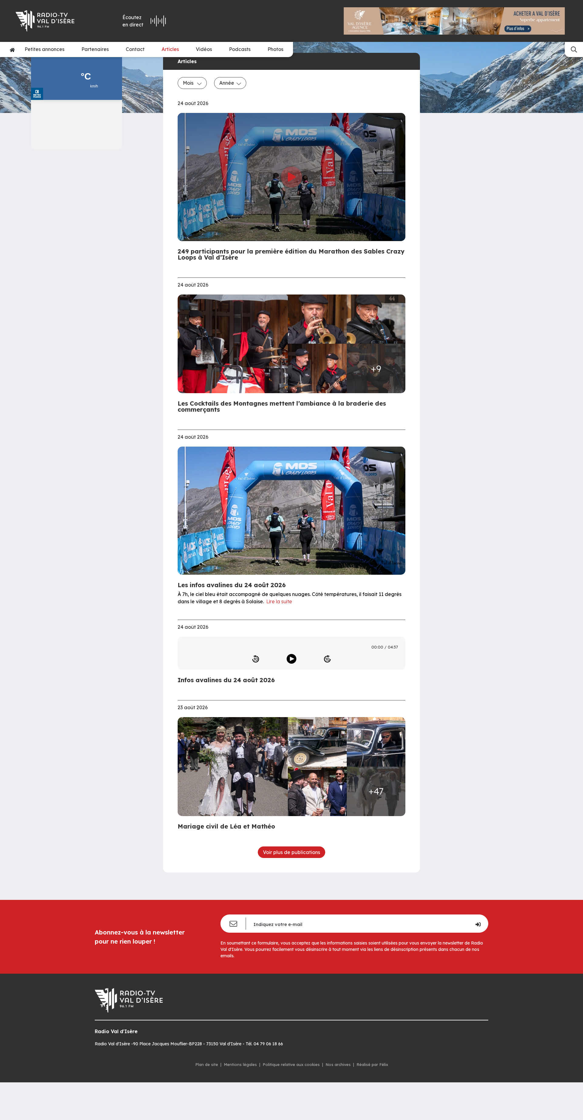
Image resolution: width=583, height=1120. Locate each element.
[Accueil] (12, 49)
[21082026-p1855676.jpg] (235, 343)
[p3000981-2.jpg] (376, 742)
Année (226, 83)
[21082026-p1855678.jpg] (317, 319)
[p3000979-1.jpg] (317, 742)
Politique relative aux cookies (291, 1064)
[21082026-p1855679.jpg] (376, 319)
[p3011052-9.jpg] (235, 766)
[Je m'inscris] (478, 923)
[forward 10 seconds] (327, 659)
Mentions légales (240, 1064)
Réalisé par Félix (372, 1064)
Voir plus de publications (291, 852)
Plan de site (206, 1064)
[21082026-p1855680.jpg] (317, 368)
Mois (189, 83)
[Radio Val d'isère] (54, 21)
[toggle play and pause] (291, 659)
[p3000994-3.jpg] (317, 791)
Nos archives (338, 1064)
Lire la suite (279, 601)
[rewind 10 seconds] (255, 659)
